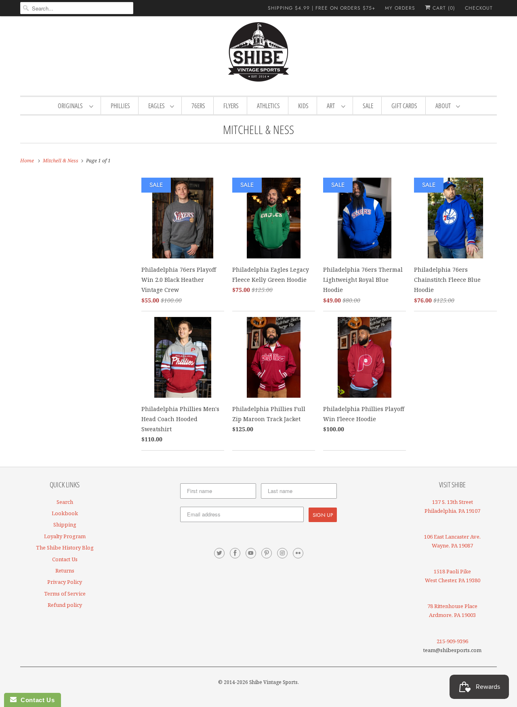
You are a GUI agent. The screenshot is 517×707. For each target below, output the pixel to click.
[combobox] (76, 8)
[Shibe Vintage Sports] (258, 55)
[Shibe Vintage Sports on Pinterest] (266, 553)
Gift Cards (404, 105)
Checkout (479, 8)
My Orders (400, 8)
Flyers (231, 105)
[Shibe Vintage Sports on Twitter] (219, 553)
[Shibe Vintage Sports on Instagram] (282, 553)
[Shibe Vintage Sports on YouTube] (251, 553)
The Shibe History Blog (65, 547)
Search (65, 502)
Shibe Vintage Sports (273, 682)
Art (332, 105)
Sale (368, 105)
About (443, 105)
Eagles (157, 105)
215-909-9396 (452, 641)
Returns (64, 570)
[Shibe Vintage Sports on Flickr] (298, 553)
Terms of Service (65, 593)
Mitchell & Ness (258, 129)
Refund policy (65, 604)
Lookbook (65, 513)
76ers (198, 105)
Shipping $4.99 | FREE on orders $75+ (321, 8)
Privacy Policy (64, 581)
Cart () (443, 8)
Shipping (64, 524)
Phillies (120, 105)
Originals (71, 105)
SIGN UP (323, 514)
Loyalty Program (65, 536)
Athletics (268, 105)
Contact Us (65, 559)
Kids (303, 105)
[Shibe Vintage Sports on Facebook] (235, 553)
